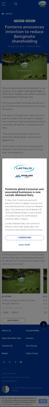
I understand (24, 238)
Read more (24, 245)
